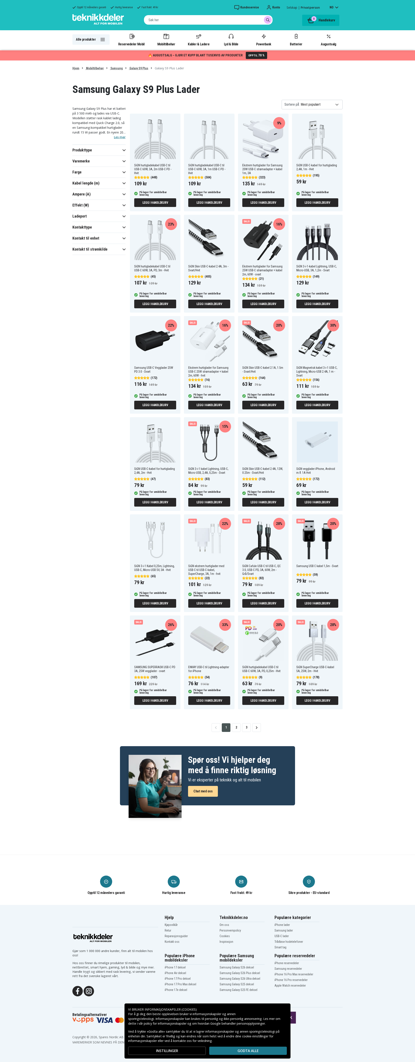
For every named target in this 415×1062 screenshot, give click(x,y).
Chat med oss (202, 791)
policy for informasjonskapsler (165, 1023)
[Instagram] (89, 990)
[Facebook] (77, 990)
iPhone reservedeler (287, 963)
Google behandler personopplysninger (237, 1023)
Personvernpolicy (230, 930)
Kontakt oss (172, 941)
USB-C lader (282, 936)
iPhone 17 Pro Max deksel (180, 984)
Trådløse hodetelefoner (289, 941)
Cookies (225, 936)
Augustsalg (328, 44)
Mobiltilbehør (166, 44)
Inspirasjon (226, 941)
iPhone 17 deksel (175, 967)
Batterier (296, 44)
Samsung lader (284, 930)
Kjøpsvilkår (171, 925)
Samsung (116, 68)
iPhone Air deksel (175, 973)
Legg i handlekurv (155, 202)
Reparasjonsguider (176, 936)
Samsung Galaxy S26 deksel (237, 967)
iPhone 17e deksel (176, 990)
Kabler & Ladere (198, 44)
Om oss (224, 925)
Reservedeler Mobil (131, 44)
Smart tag (280, 947)
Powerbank (263, 44)
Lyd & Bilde (231, 44)
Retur (168, 930)
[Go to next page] (256, 727)
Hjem (75, 68)
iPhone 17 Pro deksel (178, 978)
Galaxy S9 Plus (138, 68)
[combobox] (208, 20)
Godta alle (248, 1050)
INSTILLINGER (167, 1050)
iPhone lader (282, 925)
